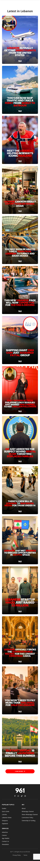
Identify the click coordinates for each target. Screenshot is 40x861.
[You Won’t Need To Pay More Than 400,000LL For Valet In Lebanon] (20, 690)
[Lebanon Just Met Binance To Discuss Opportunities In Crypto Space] (20, 540)
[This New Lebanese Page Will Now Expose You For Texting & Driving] (20, 290)
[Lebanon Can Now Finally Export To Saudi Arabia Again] (20, 190)
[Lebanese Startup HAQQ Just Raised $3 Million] (20, 590)
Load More (19, 771)
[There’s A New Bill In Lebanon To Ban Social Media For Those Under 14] (20, 490)
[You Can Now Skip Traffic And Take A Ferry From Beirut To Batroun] (20, 90)
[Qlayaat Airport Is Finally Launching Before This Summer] (20, 740)
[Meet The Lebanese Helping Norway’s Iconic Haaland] (20, 140)
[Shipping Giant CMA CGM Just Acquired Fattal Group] (20, 340)
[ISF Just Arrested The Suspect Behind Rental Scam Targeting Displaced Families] (20, 440)
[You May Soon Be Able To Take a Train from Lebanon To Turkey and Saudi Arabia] (20, 240)
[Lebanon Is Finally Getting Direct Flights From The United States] (20, 40)
